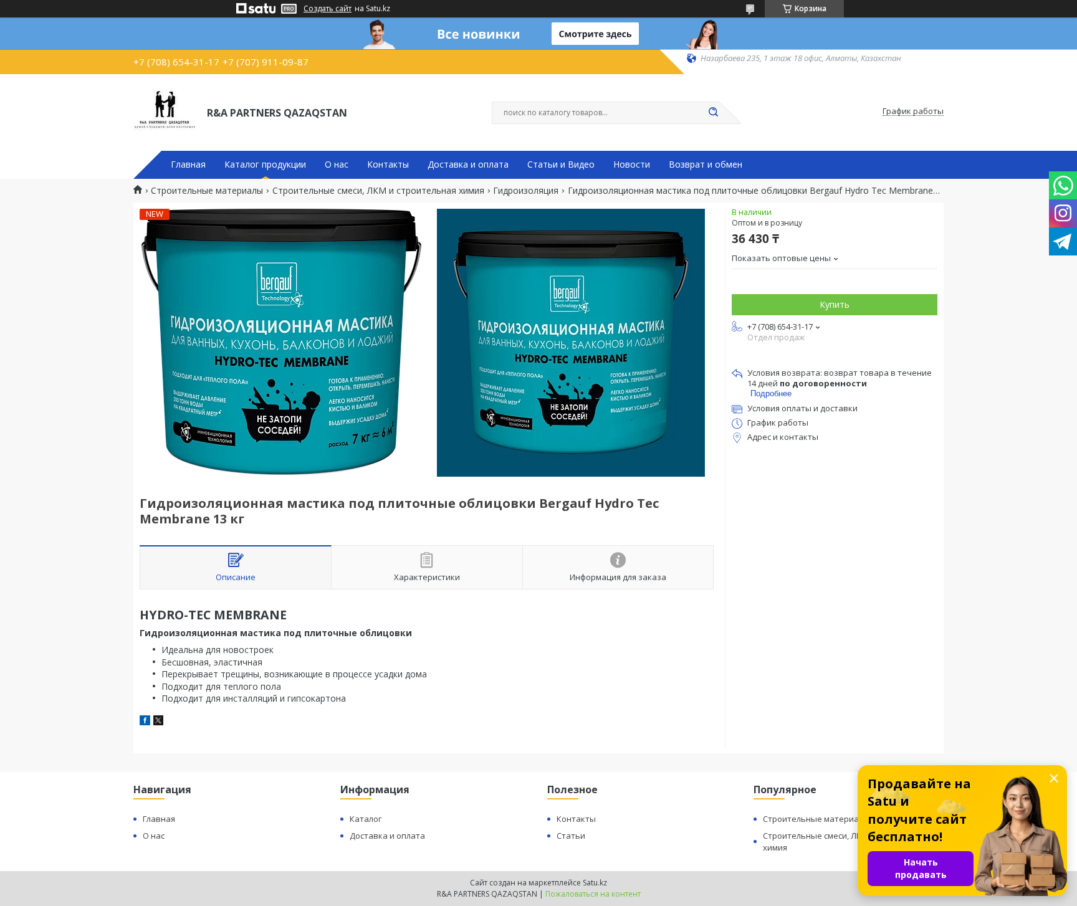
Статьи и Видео (561, 164)
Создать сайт (328, 8)
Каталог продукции (265, 164)
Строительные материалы (207, 190)
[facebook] (145, 722)
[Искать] (713, 113)
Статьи (571, 835)
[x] (158, 722)
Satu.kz (595, 882)
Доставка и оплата (468, 164)
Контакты (388, 164)
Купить (835, 304)
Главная (188, 164)
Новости (631, 164)
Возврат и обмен (705, 164)
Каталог (365, 818)
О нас (336, 164)
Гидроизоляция (525, 190)
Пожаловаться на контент (593, 894)
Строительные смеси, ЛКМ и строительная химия (378, 190)
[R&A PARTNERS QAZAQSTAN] (164, 111)
